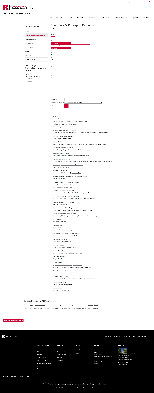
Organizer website (67, 187)
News (27, 31)
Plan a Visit (39, 368)
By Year (53, 32)
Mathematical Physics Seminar (61, 239)
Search (21, 376)
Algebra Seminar (58, 119)
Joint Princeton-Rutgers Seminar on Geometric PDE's (68, 196)
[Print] (54, 28)
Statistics (30, 74)
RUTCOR (30, 79)
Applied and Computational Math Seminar (65, 124)
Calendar (28, 51)
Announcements (30, 59)
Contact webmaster (95, 387)
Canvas (95, 359)
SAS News (123, 2)
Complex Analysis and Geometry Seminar (64, 130)
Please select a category (57, 102)
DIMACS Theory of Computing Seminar (64, 136)
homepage (88, 150)
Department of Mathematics (16, 13)
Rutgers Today (40, 351)
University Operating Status (81, 349)
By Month (53, 34)
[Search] (51, 41)
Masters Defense (58, 225)
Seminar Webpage (89, 267)
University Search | (97, 358)
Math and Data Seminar (59, 228)
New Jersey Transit (93, 305)
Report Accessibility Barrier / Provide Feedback (95, 384)
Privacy (77, 353)
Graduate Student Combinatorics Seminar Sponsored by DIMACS (70, 176)
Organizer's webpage (100, 144)
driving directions (40, 305)
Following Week (54, 48)
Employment (96, 363)
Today (52, 39)
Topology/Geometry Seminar (61, 276)
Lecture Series (29, 43)
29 (51, 79)
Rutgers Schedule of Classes (43, 360)
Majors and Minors (61, 349)
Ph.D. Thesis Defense (59, 256)
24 (51, 68)
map (31, 305)
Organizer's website (75, 173)
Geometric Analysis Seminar (61, 153)
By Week (53, 36)
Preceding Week (55, 43)
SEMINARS (56, 116)
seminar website (77, 253)
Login (27, 376)
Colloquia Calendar (30, 39)
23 (51, 66)
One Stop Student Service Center (44, 363)
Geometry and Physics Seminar (61, 159)
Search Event (54, 99)
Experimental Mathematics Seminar (63, 147)
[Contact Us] (150, 18)
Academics (59, 18)
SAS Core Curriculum (98, 354)
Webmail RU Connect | (98, 356)
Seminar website (91, 132)
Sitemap (13, 376)
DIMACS (30, 81)
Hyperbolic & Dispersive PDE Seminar (63, 190)
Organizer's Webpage (89, 198)
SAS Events (116, 2)
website (64, 221)
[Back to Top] (150, 389)
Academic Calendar (41, 357)
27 (51, 75)
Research (80, 18)
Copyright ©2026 (59, 387)
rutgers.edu (130, 2)
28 (51, 77)
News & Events (104, 18)
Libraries (95, 350)
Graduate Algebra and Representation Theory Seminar (68, 165)
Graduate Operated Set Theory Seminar (64, 185)
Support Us (135, 18)
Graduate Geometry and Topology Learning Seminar (67, 182)
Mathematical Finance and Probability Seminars (66, 233)
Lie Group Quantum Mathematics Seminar (64, 213)
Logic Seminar (57, 219)
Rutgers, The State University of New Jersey (73, 387)
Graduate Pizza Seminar (60, 170)
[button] (47, 31)
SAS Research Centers (61, 354)
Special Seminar (57, 262)
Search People (143, 2)
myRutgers (39, 354)
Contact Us (145, 18)
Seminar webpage (66, 138)
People (70, 18)
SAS (136, 2)
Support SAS (59, 360)
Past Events (28, 55)
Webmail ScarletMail (107, 356)
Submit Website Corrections (13, 320)
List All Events (29, 47)
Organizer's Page (82, 121)
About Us (50, 18)
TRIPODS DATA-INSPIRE (60, 282)
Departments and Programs (63, 351)
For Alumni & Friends (120, 18)
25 (51, 70)
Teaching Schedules (98, 361)
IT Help (103, 358)
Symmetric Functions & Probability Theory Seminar (67, 265)
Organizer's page (82, 127)
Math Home (4, 376)
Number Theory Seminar (60, 251)
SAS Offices (59, 357)
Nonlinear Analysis (58, 245)
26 (51, 73)
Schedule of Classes (98, 349)
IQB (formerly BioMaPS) (34, 76)
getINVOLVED (40, 366)
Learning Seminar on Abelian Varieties (63, 202)
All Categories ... (57, 288)
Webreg (95, 352)
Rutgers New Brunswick (42, 349)
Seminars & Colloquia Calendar (35, 35)
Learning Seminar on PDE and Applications (65, 208)
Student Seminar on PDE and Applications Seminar (67, 270)
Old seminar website (102, 132)
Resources (91, 18)
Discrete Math (57, 142)
